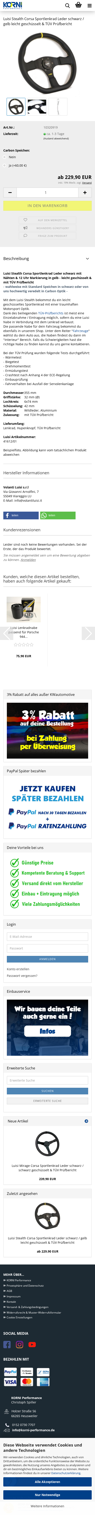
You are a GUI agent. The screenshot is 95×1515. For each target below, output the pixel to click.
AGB (9, 1291)
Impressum (14, 1296)
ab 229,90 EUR (47, 1251)
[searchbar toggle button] (67, 5)
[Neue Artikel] (86, 1121)
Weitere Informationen (47, 1506)
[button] (10, 192)
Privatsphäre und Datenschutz (25, 1285)
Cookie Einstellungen (19, 1317)
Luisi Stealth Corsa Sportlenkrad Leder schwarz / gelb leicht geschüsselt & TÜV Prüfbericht (47, 1240)
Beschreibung (16, 258)
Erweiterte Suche (47, 1101)
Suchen (48, 1091)
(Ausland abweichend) (56, 138)
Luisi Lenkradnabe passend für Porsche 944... (23, 632)
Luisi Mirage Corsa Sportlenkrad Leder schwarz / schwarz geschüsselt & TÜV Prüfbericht (48, 1168)
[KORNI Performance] (11, 5)
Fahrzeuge (80, 331)
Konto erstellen (18, 969)
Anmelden (28, 560)
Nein (12, 157)
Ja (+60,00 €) (18, 165)
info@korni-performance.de (33, 1430)
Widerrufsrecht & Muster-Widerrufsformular (34, 1312)
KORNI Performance (19, 1280)
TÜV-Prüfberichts (50, 313)
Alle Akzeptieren (47, 1482)
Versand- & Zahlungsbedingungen (27, 1307)
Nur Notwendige (47, 1495)
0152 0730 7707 (23, 1425)
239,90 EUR (47, 1179)
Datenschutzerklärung (65, 1473)
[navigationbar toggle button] (89, 5)
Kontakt (11, 1302)
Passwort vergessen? (22, 976)
